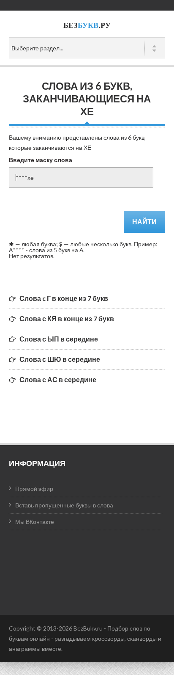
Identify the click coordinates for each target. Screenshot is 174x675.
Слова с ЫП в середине (58, 339)
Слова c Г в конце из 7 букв (63, 298)
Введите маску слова (40, 159)
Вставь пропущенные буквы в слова (64, 505)
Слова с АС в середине (57, 379)
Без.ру (87, 25)
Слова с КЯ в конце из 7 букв (66, 318)
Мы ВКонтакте (34, 521)
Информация (37, 463)
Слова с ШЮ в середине (59, 359)
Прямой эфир (34, 488)
